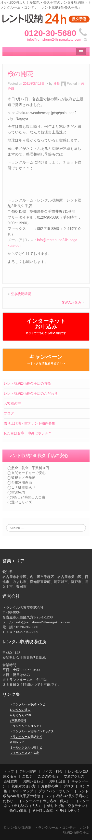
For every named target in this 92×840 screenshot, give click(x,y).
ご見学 (27, 776)
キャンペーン (46, 359)
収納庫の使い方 (24, 786)
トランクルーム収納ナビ (26, 736)
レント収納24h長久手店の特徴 (27, 383)
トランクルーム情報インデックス (32, 731)
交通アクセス (74, 776)
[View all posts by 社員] (63, 83)
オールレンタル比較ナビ (26, 747)
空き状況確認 (21, 294)
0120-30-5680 (50, 33)
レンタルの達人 (20, 709)
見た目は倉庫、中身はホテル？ (28, 433)
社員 (56, 83)
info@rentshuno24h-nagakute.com (54, 39)
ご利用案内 (28, 771)
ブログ (9, 413)
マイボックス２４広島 (24, 753)
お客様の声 (12, 403)
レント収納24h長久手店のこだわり (31, 393)
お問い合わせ (33, 781)
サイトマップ (23, 791)
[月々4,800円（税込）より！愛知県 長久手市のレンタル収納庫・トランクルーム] (46, 18)
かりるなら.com (20, 715)
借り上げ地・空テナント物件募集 (29, 423)
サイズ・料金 (52, 771)
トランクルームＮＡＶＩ (26, 726)
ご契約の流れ (48, 776)
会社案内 (10, 781)
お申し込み (57, 781)
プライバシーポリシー (56, 791)
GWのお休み (71, 302)
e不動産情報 (18, 720)
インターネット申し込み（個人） (44, 801)
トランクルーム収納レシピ (27, 704)
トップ (9, 771)
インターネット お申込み (46, 326)
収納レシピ (17, 742)
